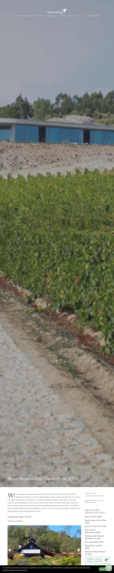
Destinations (28, 16)
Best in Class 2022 (93, 517)
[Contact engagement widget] (108, 567)
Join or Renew (93, 16)
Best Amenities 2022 (94, 542)
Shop (70, 16)
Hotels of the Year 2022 (95, 526)
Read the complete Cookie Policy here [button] (15, 570)
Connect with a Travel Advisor (94, 560)
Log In (77, 16)
